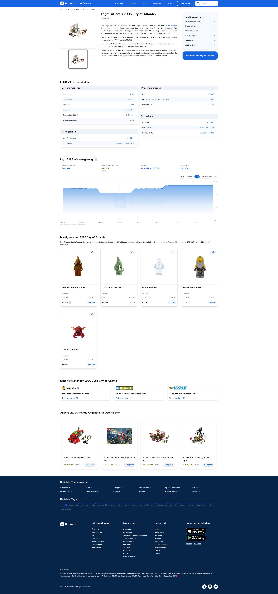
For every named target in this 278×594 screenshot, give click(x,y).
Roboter (151, 505)
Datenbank (127, 532)
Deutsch (197, 544)
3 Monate (190, 177)
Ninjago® (116, 492)
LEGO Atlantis (171, 25)
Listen (157, 554)
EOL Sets (127, 544)
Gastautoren (97, 532)
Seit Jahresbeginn (207, 177)
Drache (133, 505)
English (189, 544)
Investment (159, 532)
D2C (63, 505)
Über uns (95, 529)
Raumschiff (142, 505)
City (88, 488)
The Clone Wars (66, 509)
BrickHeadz (65, 492)
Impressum (96, 547)
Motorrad (190, 505)
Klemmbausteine (161, 544)
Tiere (119, 505)
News (125, 554)
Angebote (119, 3)
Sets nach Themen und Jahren (135, 535)
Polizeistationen (162, 505)
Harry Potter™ (92, 492)
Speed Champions (172, 488)
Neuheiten (157, 3)
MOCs (157, 550)
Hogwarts (101, 505)
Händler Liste (128, 541)
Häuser (182, 505)
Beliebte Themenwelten (74, 482)
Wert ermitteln (129, 557)
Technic (142, 492)
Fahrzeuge (111, 505)
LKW (211, 505)
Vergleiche (159, 541)
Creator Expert (171, 492)
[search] (198, 3)
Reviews (158, 538)
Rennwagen (84, 505)
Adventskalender (73, 505)
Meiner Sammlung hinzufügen (200, 55)
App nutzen (185, 3)
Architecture (65, 488)
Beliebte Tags (68, 499)
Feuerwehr (173, 505)
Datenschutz (97, 544)
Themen (133, 3)
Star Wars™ (144, 488)
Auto (125, 505)
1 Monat (182, 177)
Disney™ (116, 488)
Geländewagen (201, 505)
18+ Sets (127, 547)
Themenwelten (129, 538)
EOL (144, 3)
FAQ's (94, 535)
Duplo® (195, 488)
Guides (170, 3)
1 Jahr (197, 177)
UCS (93, 505)
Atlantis (131, 99)
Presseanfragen (98, 541)
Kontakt (95, 538)
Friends (195, 492)
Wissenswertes (161, 547)
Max (215, 177)
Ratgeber (158, 535)
